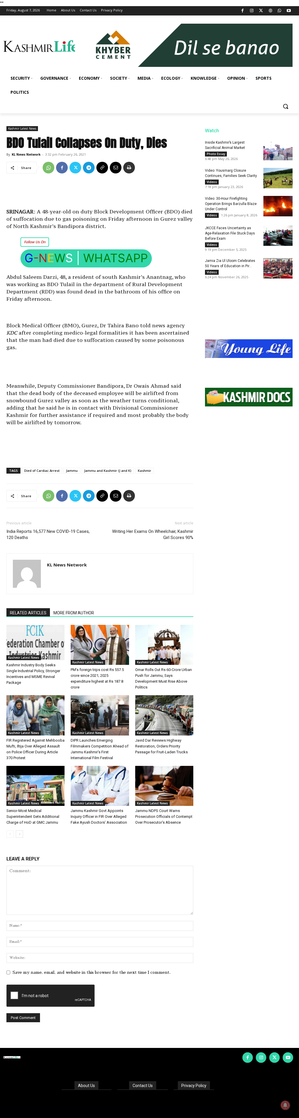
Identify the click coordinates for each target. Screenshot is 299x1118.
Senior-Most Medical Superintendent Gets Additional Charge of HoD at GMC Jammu (32, 816)
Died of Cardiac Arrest (42, 470)
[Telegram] (89, 167)
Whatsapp (115, 258)
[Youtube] (289, 11)
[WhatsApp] (280, 11)
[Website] (270, 11)
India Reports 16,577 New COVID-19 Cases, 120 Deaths (48, 534)
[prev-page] (10, 834)
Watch (212, 130)
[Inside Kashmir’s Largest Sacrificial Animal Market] (278, 150)
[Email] (115, 167)
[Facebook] (242, 11)
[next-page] (19, 834)
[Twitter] (261, 11)
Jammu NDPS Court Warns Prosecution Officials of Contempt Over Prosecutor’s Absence (163, 816)
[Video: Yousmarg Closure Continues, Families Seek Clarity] (278, 178)
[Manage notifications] (285, 1105)
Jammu (72, 470)
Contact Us (143, 1085)
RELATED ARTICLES (28, 613)
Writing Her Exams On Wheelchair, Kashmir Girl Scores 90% (152, 534)
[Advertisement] (100, 193)
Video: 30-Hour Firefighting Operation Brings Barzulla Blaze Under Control (231, 204)
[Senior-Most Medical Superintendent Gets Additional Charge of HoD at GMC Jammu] (35, 786)
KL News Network (26, 154)
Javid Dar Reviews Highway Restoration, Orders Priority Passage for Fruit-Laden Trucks (161, 746)
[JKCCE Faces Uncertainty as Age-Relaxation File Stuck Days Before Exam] (278, 235)
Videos (212, 182)
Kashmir (144, 470)
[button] (286, 106)
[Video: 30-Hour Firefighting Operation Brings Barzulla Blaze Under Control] (278, 206)
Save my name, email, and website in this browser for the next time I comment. (92, 972)
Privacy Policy (193, 1085)
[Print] (129, 167)
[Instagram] (252, 11)
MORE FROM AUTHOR (73, 613)
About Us (86, 1085)
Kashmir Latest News (22, 128)
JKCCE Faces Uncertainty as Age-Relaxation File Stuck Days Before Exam (230, 233)
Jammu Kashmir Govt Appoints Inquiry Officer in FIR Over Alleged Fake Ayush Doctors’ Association (99, 816)
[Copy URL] (102, 167)
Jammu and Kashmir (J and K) (107, 470)
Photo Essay (216, 154)
